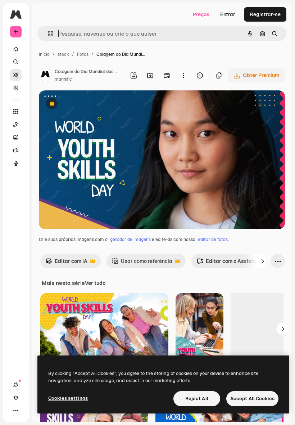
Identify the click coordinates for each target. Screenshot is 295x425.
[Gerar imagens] (16, 137)
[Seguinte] (262, 261)
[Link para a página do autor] (45, 75)
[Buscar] (16, 62)
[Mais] (16, 410)
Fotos (82, 54)
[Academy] (16, 397)
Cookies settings (68, 398)
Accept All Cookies (252, 398)
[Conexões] (16, 384)
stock (63, 54)
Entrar (227, 14)
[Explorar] (16, 88)
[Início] (16, 49)
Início (44, 54)
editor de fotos (213, 239)
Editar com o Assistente (230, 263)
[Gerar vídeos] (16, 150)
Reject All (196, 398)
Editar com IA (66, 263)
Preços (201, 14)
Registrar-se (265, 14)
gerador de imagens (130, 239)
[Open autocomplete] (48, 33)
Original (85, 104)
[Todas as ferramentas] (16, 111)
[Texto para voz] (16, 163)
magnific (63, 79)
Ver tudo (95, 283)
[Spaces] (16, 124)
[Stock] (16, 75)
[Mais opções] (183, 75)
